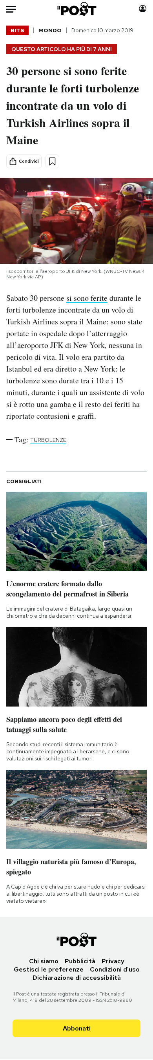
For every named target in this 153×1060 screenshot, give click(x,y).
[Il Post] (76, 9)
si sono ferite (86, 298)
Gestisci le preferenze (49, 969)
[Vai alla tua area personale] (142, 9)
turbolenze (48, 440)
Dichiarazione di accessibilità (77, 978)
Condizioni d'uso (115, 969)
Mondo (50, 30)
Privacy (113, 961)
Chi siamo (43, 961)
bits (17, 30)
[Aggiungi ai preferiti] (52, 161)
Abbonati (77, 1028)
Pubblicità (80, 961)
